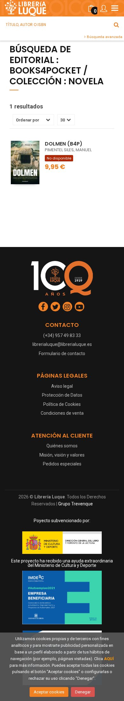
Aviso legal (62, 386)
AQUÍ (109, 658)
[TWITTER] (55, 306)
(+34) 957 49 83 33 (62, 335)
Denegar (83, 692)
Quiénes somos (62, 445)
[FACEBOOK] (43, 306)
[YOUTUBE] (79, 306)
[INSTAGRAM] (67, 306)
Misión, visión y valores (62, 455)
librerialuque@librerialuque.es (62, 344)
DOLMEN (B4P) (63, 143)
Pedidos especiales (62, 463)
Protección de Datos (62, 395)
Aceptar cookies (49, 692)
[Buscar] (116, 24)
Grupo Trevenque (75, 503)
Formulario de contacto (62, 353)
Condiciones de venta (62, 413)
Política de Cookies (62, 404)
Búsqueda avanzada (104, 37)
